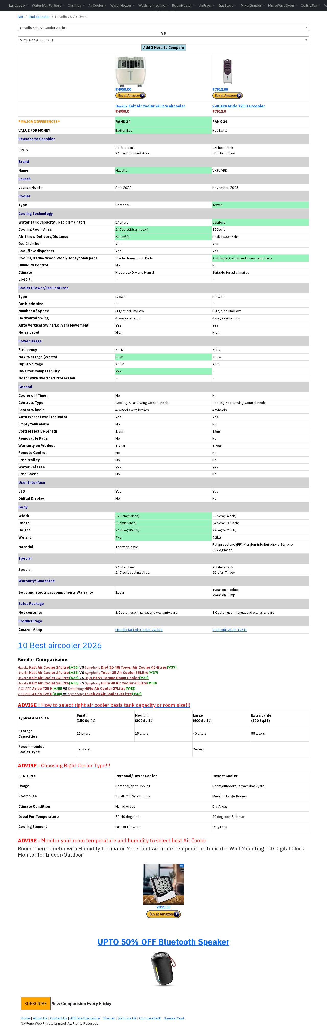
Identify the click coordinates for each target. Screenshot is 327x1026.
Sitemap (109, 1018)
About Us (40, 1018)
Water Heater (120, 5)
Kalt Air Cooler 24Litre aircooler (150, 106)
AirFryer (205, 5)
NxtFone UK (127, 1018)
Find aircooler (39, 16)
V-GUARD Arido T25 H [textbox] (37, 40)
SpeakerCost (174, 1018)
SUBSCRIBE (36, 1003)
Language (17, 5)
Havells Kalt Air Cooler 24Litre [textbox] (43, 27)
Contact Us (58, 1018)
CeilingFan (309, 5)
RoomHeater (182, 5)
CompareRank (150, 1018)
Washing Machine (151, 5)
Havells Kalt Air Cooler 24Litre (139, 629)
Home (25, 1018)
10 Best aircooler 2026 (60, 645)
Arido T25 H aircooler (238, 106)
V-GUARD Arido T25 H (229, 629)
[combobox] (163, 27)
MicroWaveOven (281, 5)
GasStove (226, 5)
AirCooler (95, 5)
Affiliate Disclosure (85, 1018)
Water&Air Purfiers (46, 5)
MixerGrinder (251, 5)
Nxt (20, 16)
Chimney (74, 5)
